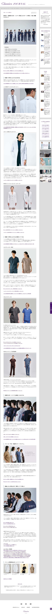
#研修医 (10, 578)
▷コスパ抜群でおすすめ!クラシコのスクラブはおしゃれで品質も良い (15, 551)
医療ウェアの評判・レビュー (47, 74)
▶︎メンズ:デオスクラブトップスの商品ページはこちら (12, 342)
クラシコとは (6, 543)
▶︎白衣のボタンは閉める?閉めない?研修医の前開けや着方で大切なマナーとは (16, 557)
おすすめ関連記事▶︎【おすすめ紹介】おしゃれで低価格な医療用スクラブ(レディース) (17, 348)
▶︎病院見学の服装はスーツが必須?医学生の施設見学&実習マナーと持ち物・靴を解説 (17, 555)
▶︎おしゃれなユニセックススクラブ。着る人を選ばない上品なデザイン (15, 552)
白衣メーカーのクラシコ (45, 15)
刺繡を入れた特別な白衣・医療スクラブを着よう (13, 55)
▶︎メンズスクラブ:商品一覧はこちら (9, 526)
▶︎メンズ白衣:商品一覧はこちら (9, 522)
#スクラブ (7, 578)
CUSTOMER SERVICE (35, 607)
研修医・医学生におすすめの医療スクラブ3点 (12, 50)
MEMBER (28, 607)
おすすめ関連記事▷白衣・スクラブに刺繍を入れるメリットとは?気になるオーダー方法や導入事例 (19, 439)
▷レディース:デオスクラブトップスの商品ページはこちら (13, 343)
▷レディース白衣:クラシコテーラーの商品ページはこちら (13, 180)
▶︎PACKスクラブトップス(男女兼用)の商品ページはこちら (13, 390)
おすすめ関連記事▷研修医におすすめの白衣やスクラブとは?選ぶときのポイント (17, 73)
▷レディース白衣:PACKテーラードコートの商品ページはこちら (14, 232)
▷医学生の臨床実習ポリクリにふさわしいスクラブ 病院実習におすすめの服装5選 (17, 556)
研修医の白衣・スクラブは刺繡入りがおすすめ (12, 52)
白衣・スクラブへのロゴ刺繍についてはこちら (11, 436)
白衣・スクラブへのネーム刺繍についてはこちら (11, 434)
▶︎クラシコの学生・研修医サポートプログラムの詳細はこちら (13, 70)
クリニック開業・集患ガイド (46, 136)
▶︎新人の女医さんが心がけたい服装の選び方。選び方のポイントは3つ (15, 550)
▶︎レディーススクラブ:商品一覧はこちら (10, 527)
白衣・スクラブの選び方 (7, 12)
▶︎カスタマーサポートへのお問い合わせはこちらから (12, 481)
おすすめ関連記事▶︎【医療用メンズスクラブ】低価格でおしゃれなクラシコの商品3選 (17, 293)
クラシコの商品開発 (45, 131)
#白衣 (4, 578)
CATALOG (23, 607)
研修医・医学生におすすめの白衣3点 (11, 49)
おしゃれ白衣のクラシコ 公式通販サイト (10, 544)
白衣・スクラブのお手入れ (47, 45)
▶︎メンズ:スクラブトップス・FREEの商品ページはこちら (13, 288)
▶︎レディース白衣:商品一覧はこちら (9, 523)
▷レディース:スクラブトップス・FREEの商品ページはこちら (13, 291)
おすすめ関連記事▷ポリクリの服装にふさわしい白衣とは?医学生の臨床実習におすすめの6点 (19, 83)
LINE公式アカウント (16, 607)
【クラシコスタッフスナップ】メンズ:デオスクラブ (12, 345)
